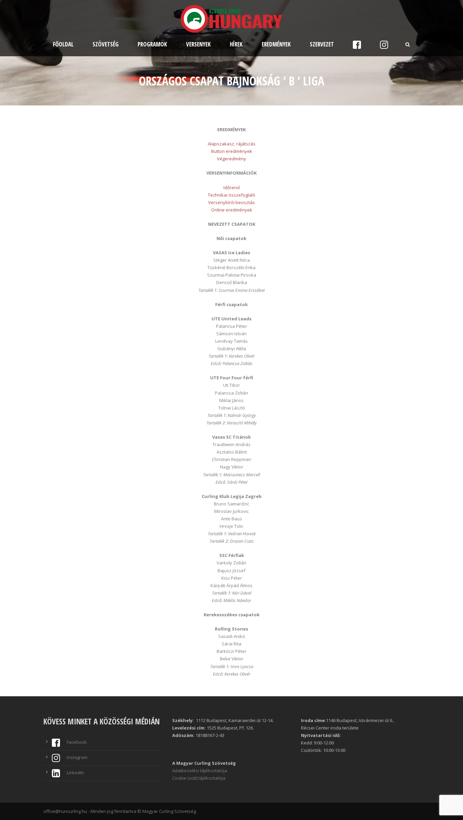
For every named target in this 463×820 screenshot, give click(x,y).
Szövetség (106, 44)
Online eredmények (231, 210)
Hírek (236, 44)
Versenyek (198, 44)
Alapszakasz (221, 144)
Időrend (231, 187)
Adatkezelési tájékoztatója (199, 770)
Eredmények (276, 44)
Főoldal (63, 44)
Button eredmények (231, 151)
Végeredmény (231, 159)
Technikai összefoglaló (231, 195)
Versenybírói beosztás (231, 202)
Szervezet (322, 44)
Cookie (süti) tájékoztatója (198, 778)
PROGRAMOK (152, 44)
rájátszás (246, 144)
